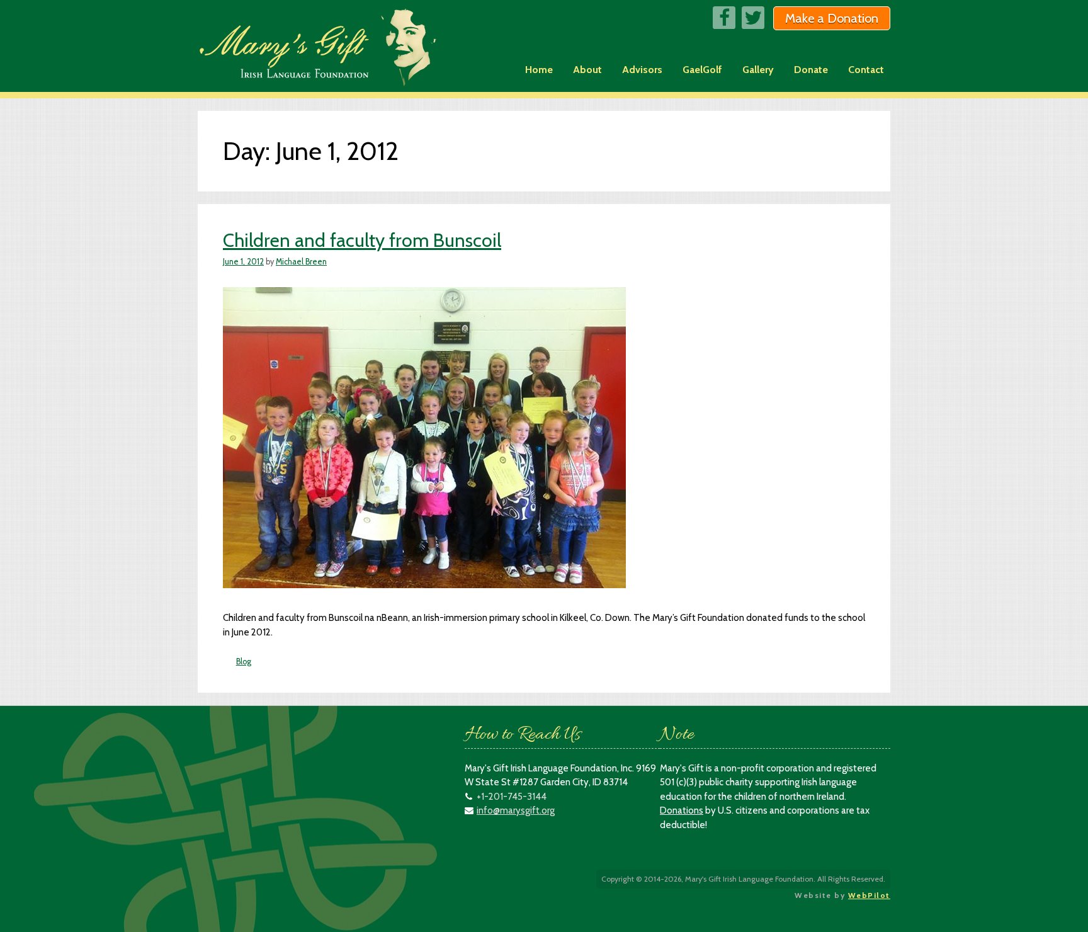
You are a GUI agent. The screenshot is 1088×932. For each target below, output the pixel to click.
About (587, 70)
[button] (831, 18)
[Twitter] (753, 17)
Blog (243, 661)
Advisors (642, 70)
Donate (811, 70)
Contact (866, 70)
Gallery (758, 70)
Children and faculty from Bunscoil (362, 240)
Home (539, 70)
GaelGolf (702, 70)
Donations (681, 810)
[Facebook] (724, 17)
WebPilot (869, 895)
